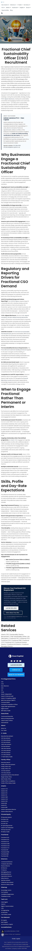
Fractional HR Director (14, 644)
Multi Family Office (6, 779)
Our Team (4, 730)
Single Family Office (6, 777)
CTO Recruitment (5, 754)
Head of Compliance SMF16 (8, 698)
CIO (2, 690)
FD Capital (4, 920)
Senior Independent (6, 694)
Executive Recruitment (7, 736)
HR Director (4, 868)
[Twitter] (14, 661)
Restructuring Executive (7, 718)
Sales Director (5, 878)
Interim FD (3, 805)
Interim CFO (4, 793)
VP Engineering (5, 910)
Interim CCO (4, 789)
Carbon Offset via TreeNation (12, 934)
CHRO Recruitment (6, 744)
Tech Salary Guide (6, 914)
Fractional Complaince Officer (9, 704)
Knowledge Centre (6, 890)
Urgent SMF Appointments (8, 706)
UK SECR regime (14, 301)
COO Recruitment (6, 750)
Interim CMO (4, 797)
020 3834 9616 (17, 145)
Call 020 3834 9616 (11, 608)
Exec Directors (5, 686)
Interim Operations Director (8, 809)
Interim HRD (4, 807)
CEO (2, 682)
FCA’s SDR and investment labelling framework (14, 350)
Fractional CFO (24, 638)
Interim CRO (4, 801)
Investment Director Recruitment (10, 775)
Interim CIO (4, 795)
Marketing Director (6, 874)
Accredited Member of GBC (11, 931)
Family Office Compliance (8, 781)
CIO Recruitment (5, 746)
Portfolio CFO (4, 821)
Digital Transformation (7, 906)
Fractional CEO (14, 638)
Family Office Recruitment (8, 764)
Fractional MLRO (5, 702)
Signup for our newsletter (16, 674)
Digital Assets (4, 708)
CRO (2, 688)
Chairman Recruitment (7, 882)
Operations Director (6, 876)
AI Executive (4, 912)
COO (2, 684)
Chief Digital (4, 902)
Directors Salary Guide (7, 884)
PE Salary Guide (5, 831)
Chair (2, 692)
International (4, 722)
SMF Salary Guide (5, 710)
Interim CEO (4, 791)
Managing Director (6, 872)
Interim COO (4, 799)
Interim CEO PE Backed (7, 827)
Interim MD (4, 803)
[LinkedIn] (17, 661)
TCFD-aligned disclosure (7, 99)
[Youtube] (20, 661)
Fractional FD (4, 850)
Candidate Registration (7, 894)
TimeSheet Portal (5, 896)
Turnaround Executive (7, 716)
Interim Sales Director (7, 811)
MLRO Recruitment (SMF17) (8, 700)
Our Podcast (4, 892)
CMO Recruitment (6, 748)
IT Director (4, 870)
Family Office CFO (6, 768)
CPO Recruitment (5, 752)
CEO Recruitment (5, 738)
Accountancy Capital (7, 924)
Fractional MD (5, 854)
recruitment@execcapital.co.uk (11, 147)
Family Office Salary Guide (8, 783)
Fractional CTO (5, 848)
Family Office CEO (6, 766)
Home (11, 38)
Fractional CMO (17, 640)
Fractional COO (6, 640)
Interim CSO (5, 634)
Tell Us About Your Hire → (13, 612)
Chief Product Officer (7, 720)
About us (3, 728)
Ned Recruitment (5, 880)
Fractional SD (4, 856)
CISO (2, 908)
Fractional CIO (9, 642)
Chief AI (3, 904)
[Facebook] (11, 661)
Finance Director (5, 866)
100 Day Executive (5, 829)
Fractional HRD (5, 852)
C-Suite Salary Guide (6, 756)
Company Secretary (6, 864)
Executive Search (5, 762)
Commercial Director (7, 862)
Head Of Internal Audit (7, 696)
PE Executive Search (6, 817)
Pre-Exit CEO (4, 823)
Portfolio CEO (4, 819)
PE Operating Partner (6, 825)
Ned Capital (4, 922)
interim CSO (14, 440)
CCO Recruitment (6, 740)
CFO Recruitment (5, 742)
